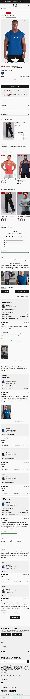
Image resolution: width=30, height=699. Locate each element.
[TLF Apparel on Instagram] (1, 675)
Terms (5, 670)
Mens (2, 11)
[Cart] (26, 5)
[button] (6, 17)
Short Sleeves (7, 11)
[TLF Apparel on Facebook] (4, 675)
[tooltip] (19, 263)
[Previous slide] (2, 2)
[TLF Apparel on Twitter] (7, 675)
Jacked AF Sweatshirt (15, 11)
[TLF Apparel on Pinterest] (13, 675)
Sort (18, 296)
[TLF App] (4, 691)
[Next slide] (28, 2)
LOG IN (5, 634)
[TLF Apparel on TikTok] (16, 675)
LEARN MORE (18, 634)
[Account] (23, 5)
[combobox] (15, 9)
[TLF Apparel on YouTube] (10, 675)
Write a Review (23, 291)
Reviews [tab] (3, 288)
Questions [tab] (10, 288)
